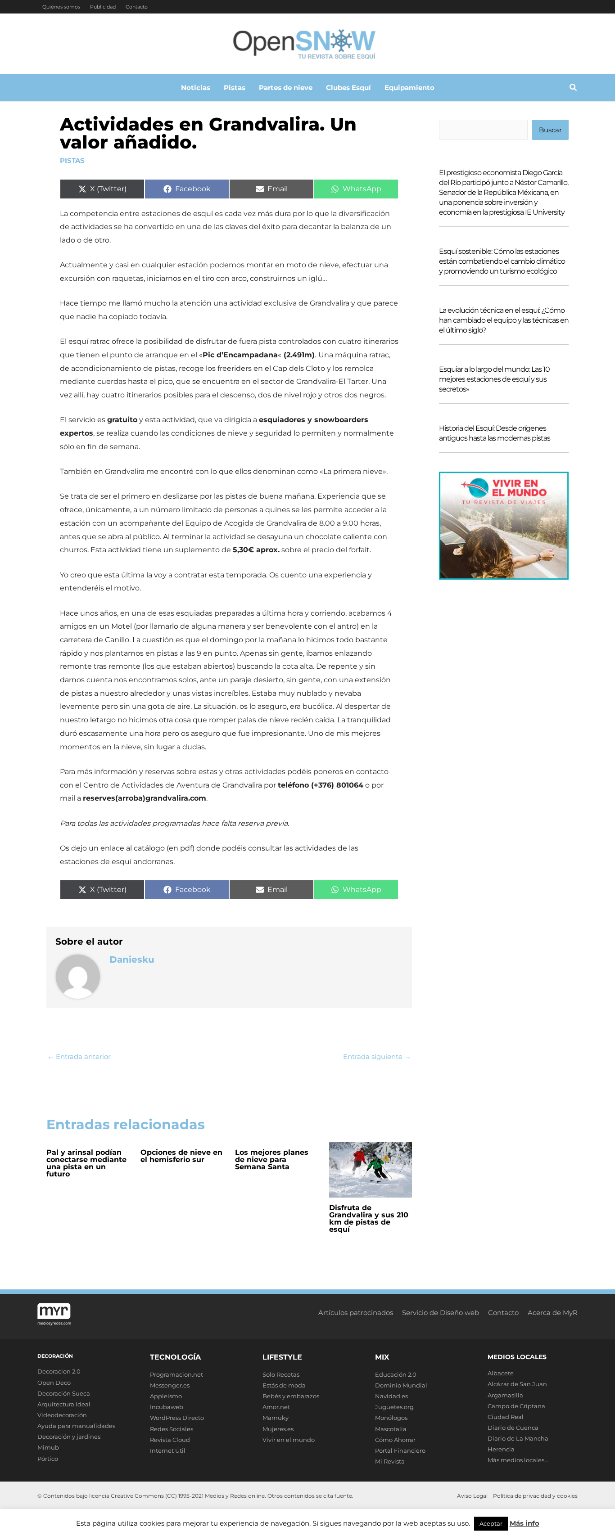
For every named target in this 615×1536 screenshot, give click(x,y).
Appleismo (166, 1396)
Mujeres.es (278, 1428)
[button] (574, 89)
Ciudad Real (506, 1416)
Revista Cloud (170, 1439)
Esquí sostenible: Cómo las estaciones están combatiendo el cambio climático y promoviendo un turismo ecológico (502, 261)
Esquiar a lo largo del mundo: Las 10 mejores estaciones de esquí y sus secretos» (494, 379)
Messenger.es (170, 1385)
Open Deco (54, 1382)
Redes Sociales (171, 1428)
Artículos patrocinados (355, 1312)
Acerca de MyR (553, 1312)
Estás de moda (284, 1385)
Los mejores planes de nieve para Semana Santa (271, 1159)
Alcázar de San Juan (517, 1383)
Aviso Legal (472, 1495)
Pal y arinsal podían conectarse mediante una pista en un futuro (86, 1163)
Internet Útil (167, 1450)
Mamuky (275, 1417)
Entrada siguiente (377, 1056)
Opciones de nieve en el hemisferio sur (181, 1156)
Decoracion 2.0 (59, 1371)
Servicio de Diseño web (440, 1312)
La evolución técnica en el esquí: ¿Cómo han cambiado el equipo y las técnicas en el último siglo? (504, 320)
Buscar (550, 130)
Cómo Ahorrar (395, 1439)
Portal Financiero (400, 1450)
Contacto (137, 7)
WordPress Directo (177, 1417)
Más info (524, 1523)
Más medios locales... (518, 1460)
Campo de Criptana (516, 1406)
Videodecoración (62, 1415)
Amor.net (276, 1406)
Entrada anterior (79, 1056)
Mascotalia (391, 1428)
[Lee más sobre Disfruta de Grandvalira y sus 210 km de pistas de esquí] (370, 1169)
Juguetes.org (394, 1406)
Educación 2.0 (395, 1374)
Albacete (501, 1373)
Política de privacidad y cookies (535, 1495)
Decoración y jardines (68, 1436)
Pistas (72, 160)
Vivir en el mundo (288, 1439)
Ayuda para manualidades (76, 1425)
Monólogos (391, 1417)
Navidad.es (391, 1396)
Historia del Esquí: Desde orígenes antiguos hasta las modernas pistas (494, 433)
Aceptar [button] (490, 1523)
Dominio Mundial (401, 1385)
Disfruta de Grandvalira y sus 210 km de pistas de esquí (368, 1218)
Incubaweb (166, 1406)
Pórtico (47, 1458)
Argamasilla (505, 1395)
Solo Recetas (280, 1374)
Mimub (48, 1447)
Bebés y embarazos (290, 1396)
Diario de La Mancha (518, 1438)
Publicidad (103, 7)
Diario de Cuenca (513, 1427)
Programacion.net (176, 1374)
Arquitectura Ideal (63, 1404)
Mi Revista (390, 1461)
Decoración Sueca (63, 1393)
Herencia (501, 1449)
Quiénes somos (61, 7)
